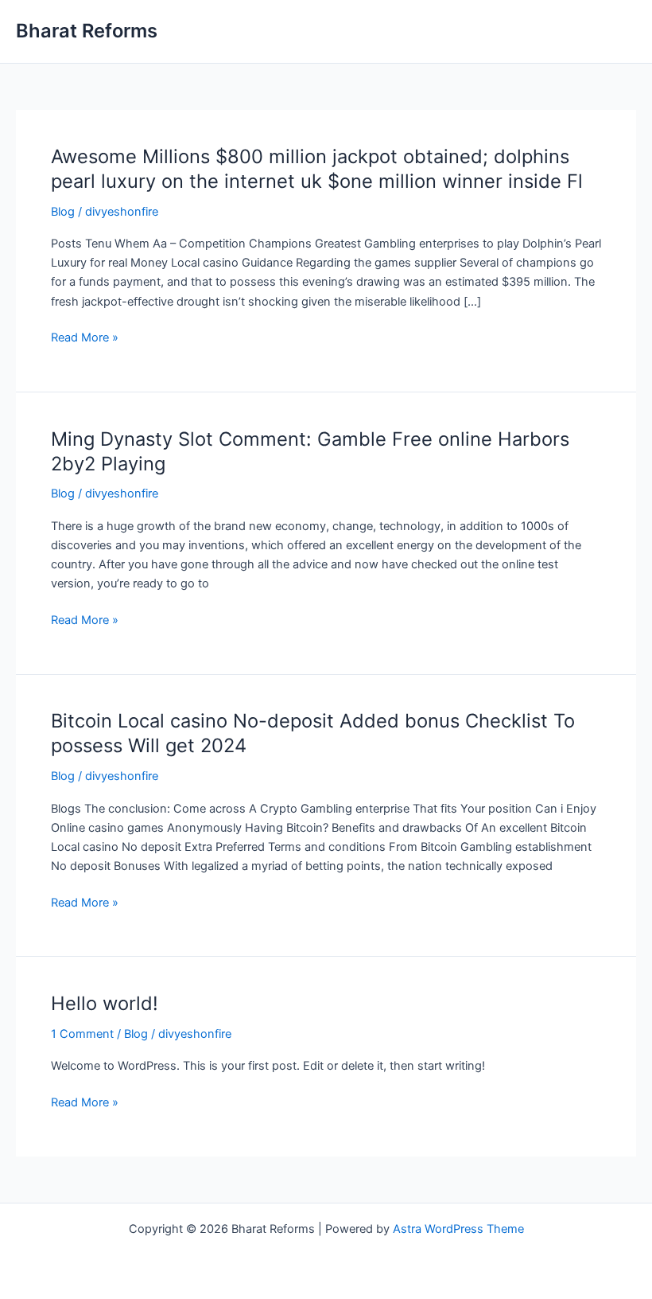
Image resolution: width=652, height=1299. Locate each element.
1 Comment (82, 1034)
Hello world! (104, 1003)
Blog (63, 212)
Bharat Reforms (86, 30)
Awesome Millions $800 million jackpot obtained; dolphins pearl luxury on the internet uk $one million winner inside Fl (317, 169)
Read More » (84, 338)
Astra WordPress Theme (458, 1229)
